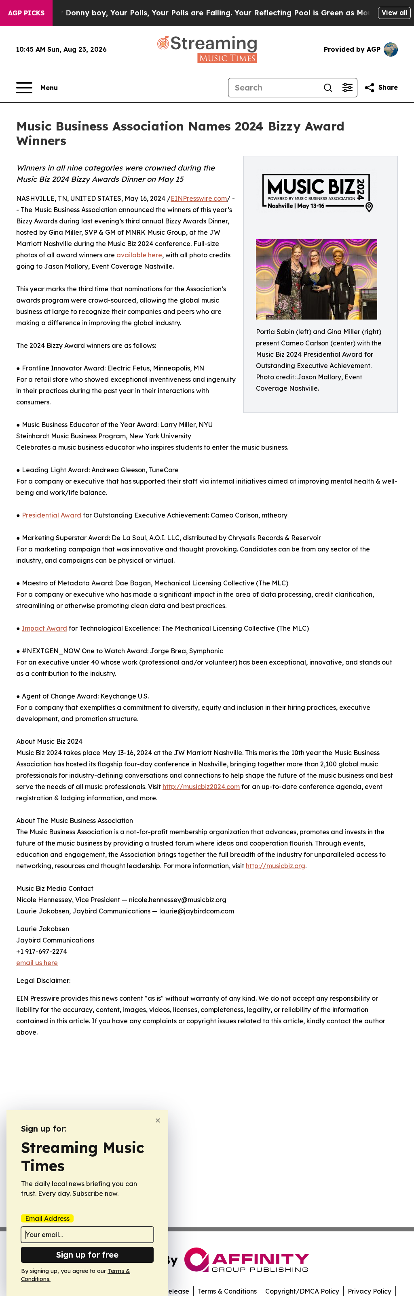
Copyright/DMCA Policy (302, 1291)
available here (139, 255)
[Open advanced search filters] (347, 87)
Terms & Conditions (227, 1291)
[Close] (158, 1120)
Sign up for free (87, 1255)
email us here (37, 963)
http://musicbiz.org (275, 866)
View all (394, 12)
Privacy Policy (369, 1291)
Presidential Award (51, 515)
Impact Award (44, 628)
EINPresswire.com (199, 198)
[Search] (328, 87)
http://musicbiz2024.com (201, 787)
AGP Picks (26, 13)
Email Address (47, 1218)
